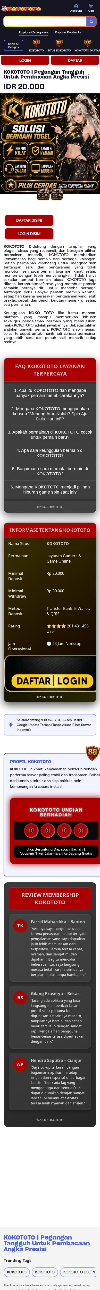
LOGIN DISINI (29, 234)
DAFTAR (75, 60)
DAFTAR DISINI (29, 220)
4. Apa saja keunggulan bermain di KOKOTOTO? (50, 453)
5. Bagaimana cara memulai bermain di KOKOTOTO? (50, 471)
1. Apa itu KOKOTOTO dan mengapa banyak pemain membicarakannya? (50, 393)
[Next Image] (96, 144)
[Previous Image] (4, 144)
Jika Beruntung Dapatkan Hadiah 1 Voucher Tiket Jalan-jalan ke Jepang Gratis (56, 851)
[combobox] (45, 21)
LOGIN (25, 60)
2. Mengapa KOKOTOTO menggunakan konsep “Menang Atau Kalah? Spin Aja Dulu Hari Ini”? (50, 413)
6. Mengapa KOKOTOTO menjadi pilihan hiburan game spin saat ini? (50, 490)
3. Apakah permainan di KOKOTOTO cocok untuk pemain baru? (50, 435)
